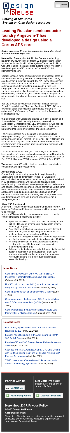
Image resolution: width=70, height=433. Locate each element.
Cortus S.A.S (14, 172)
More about (26, 405)
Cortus (42, 58)
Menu (64, 4)
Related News (11, 321)
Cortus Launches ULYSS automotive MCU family (29, 292)
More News (10, 268)
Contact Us (16, 388)
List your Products (50, 395)
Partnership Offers (20, 395)
